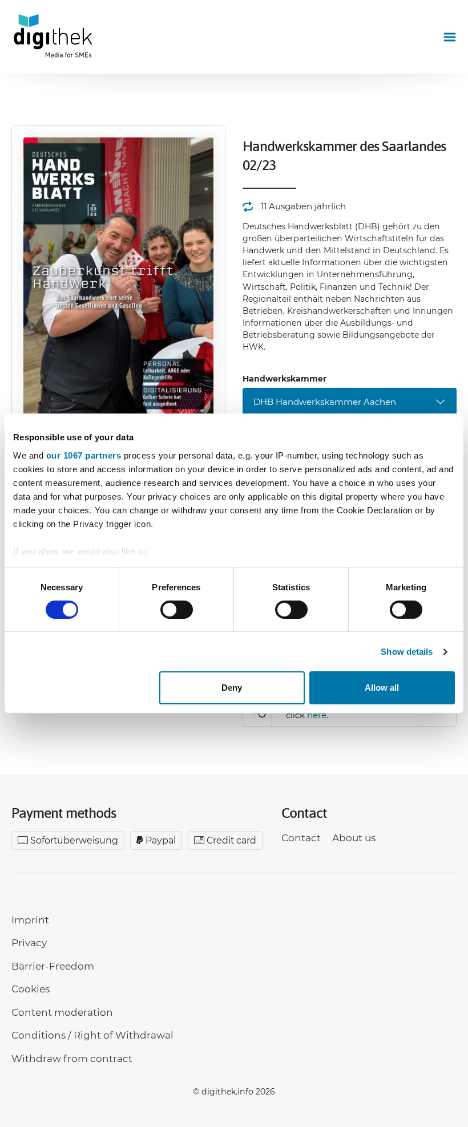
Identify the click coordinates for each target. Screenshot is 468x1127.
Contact (301, 838)
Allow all (382, 687)
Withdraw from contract (71, 1058)
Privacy (29, 942)
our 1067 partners (84, 455)
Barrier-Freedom (52, 966)
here (316, 715)
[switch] (176, 610)
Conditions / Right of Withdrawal (92, 1035)
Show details (407, 651)
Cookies (30, 989)
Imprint (30, 920)
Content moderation (62, 1012)
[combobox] (350, 402)
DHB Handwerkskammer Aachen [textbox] (324, 401)
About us (354, 838)
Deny (231, 687)
